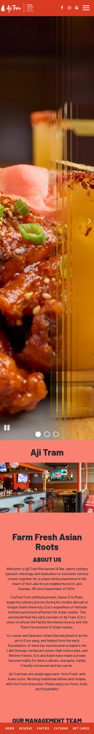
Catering (61, 728)
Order (9, 728)
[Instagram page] (69, 7)
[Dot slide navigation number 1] (38, 434)
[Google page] (76, 7)
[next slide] (89, 220)
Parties (43, 728)
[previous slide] (4, 220)
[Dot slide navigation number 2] (47, 434)
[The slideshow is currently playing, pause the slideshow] (6, 427)
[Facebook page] (62, 7)
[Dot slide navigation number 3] (56, 434)
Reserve (25, 728)
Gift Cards (81, 728)
